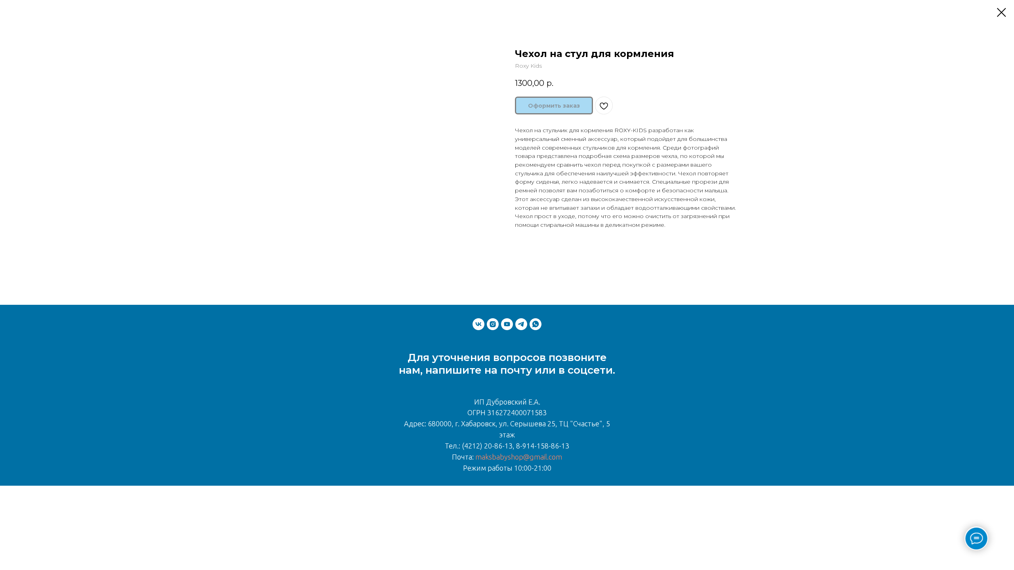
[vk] (478, 324)
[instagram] (493, 324)
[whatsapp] (535, 324)
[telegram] (521, 324)
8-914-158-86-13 (542, 446)
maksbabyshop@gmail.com (518, 457)
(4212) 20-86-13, (488, 446)
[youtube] (507, 324)
